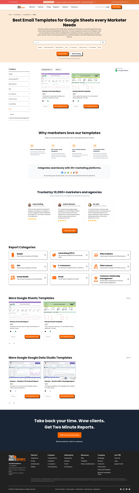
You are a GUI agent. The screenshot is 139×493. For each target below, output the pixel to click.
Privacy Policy (102, 466)
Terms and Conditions (104, 469)
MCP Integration (49, 2)
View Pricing (76, 54)
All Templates (17, 14)
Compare (51, 455)
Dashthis (67, 461)
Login (107, 7)
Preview (46, 106)
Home (10, 14)
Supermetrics (68, 458)
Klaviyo (12, 114)
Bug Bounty (97, 489)
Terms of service (60, 489)
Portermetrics (68, 466)
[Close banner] (137, 2)
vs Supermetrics (52, 458)
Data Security (88, 489)
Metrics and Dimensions (88, 464)
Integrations (34, 458)
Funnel (66, 464)
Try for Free (116, 7)
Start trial (117, 458)
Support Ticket (118, 464)
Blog (82, 458)
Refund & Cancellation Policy (104, 473)
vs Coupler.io (51, 464)
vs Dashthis (51, 461)
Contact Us (101, 464)
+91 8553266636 (14, 2)
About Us (100, 461)
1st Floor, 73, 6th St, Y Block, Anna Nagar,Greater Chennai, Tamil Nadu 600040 (17, 472)
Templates (84, 461)
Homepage (101, 458)
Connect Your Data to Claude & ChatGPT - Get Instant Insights (74, 2)
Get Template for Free (60, 106)
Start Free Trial (69, 230)
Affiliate (33, 466)
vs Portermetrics (52, 466)
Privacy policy (70, 489)
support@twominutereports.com (121, 2)
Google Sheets (26, 14)
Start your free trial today (69, 435)
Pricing (49, 7)
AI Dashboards (35, 464)
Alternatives (68, 455)
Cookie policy (79, 489)
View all (128, 298)
